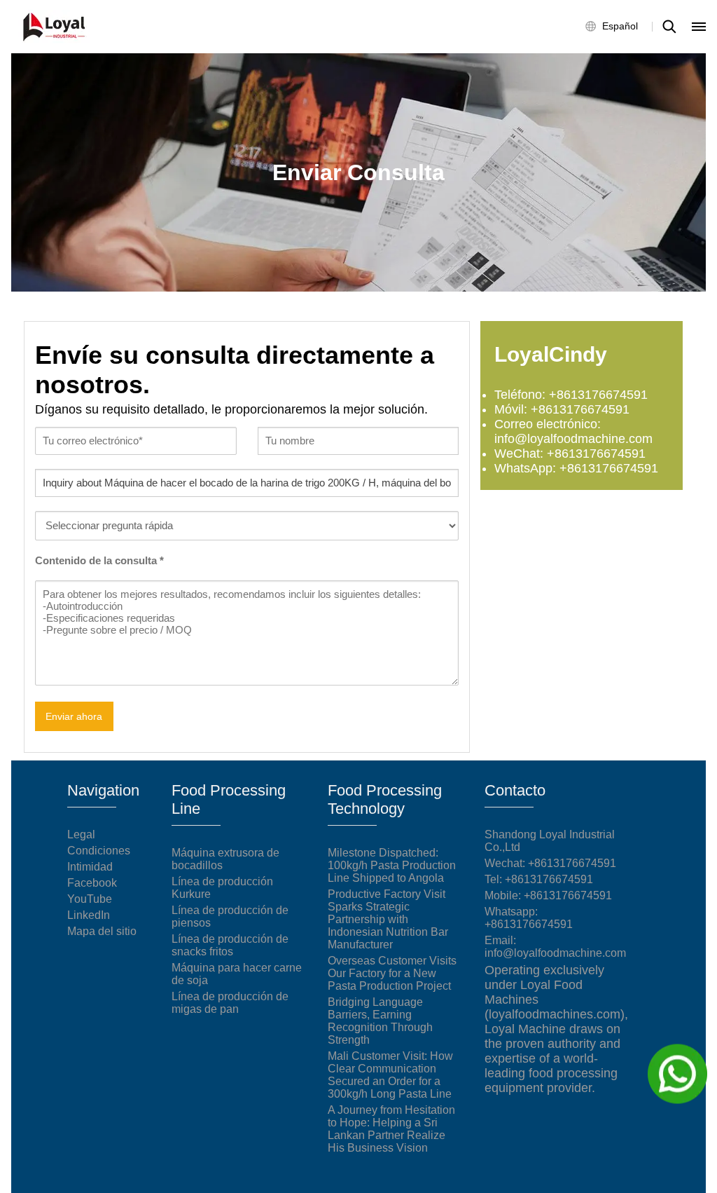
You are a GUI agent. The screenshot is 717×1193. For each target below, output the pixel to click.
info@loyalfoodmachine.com (555, 953)
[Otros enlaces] (699, 26)
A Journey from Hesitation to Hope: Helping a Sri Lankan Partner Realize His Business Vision (391, 1129)
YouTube (89, 899)
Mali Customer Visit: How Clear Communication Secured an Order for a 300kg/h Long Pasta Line (390, 1075)
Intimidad (90, 867)
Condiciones (98, 851)
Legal (81, 834)
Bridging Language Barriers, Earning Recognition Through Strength (380, 1021)
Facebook (92, 883)
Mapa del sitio (102, 931)
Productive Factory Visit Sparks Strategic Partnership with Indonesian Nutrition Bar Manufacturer (388, 919)
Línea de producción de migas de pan (230, 1002)
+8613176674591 (549, 879)
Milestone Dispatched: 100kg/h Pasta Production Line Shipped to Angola (392, 865)
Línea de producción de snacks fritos (230, 945)
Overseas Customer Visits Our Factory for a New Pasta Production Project (392, 973)
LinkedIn (88, 915)
